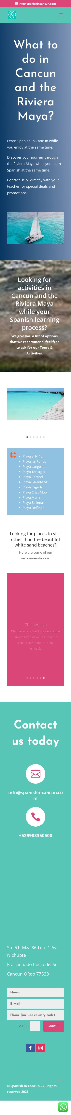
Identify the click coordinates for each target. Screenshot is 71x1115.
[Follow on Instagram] (40, 1048)
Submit (54, 1026)
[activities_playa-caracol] (35, 418)
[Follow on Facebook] (30, 1048)
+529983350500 (35, 835)
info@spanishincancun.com (35, 795)
